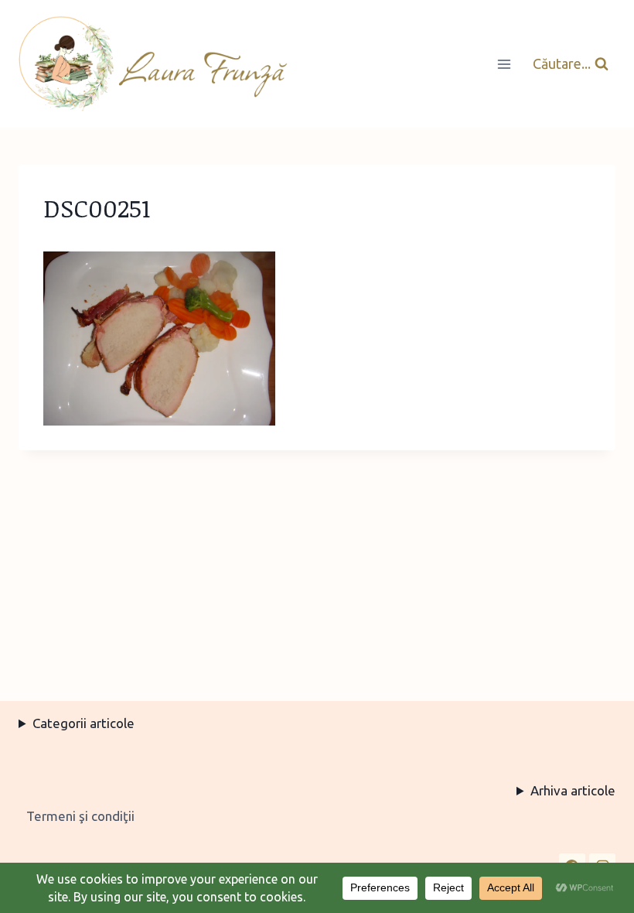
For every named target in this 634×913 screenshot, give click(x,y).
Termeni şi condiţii (80, 816)
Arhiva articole (572, 790)
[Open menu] (503, 64)
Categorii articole (83, 723)
